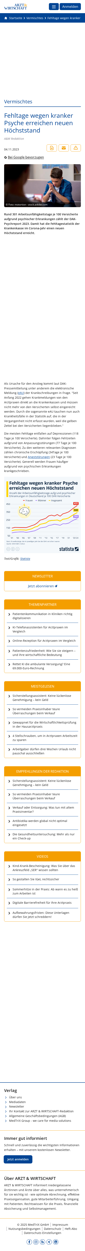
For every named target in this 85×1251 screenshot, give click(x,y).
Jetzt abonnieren (41, 586)
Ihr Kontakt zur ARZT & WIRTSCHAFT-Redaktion (41, 1111)
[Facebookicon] (29, 1241)
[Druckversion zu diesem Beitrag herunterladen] (52, 147)
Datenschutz (52, 1229)
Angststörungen (39, 457)
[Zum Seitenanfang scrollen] (78, 1244)
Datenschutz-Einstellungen (42, 1233)
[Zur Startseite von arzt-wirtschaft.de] (15, 7)
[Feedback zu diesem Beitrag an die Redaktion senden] (76, 147)
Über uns (15, 1097)
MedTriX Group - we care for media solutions (40, 1121)
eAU (21, 393)
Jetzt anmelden (18, 1159)
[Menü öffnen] (54, 6)
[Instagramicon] (36, 1241)
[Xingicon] (49, 1241)
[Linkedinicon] (55, 1241)
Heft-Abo (71, 1229)
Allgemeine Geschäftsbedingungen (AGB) (37, 1116)
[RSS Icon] (42, 1241)
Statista (25, 559)
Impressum (60, 1225)
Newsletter (16, 1106)
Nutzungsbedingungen (24, 1229)
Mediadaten (17, 1102)
